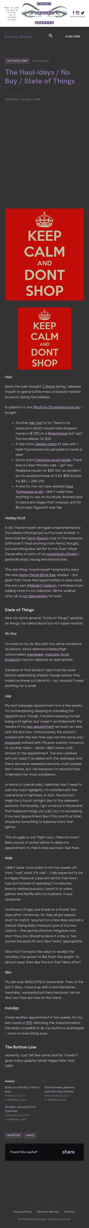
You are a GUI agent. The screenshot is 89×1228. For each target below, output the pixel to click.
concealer (35, 654)
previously (13, 743)
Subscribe (72, 36)
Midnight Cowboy (41, 586)
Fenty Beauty (37, 538)
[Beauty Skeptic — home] (44, 25)
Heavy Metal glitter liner (37, 575)
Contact (69, 1211)
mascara (52, 654)
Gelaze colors (46, 444)
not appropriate (35, 596)
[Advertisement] (44, 157)
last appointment (40, 727)
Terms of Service (48, 1211)
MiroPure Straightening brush (56, 407)
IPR (29, 1023)
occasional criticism (62, 554)
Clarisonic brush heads (53, 460)
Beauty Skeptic (19, 36)
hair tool (35, 423)
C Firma (48, 387)
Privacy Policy (23, 1211)
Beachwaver (58, 433)
